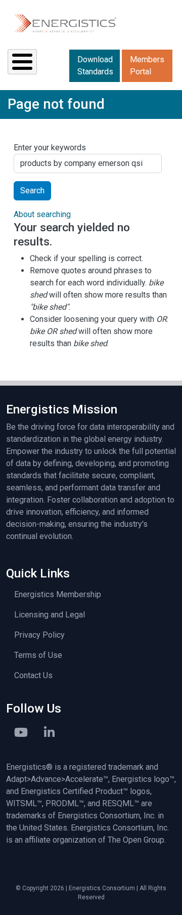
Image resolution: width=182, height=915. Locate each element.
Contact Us (33, 675)
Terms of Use (38, 655)
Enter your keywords (50, 147)
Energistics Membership (57, 594)
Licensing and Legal (49, 614)
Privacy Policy (39, 635)
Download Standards (95, 65)
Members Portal (147, 65)
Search (32, 190)
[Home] (64, 23)
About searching (42, 214)
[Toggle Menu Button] (22, 61)
